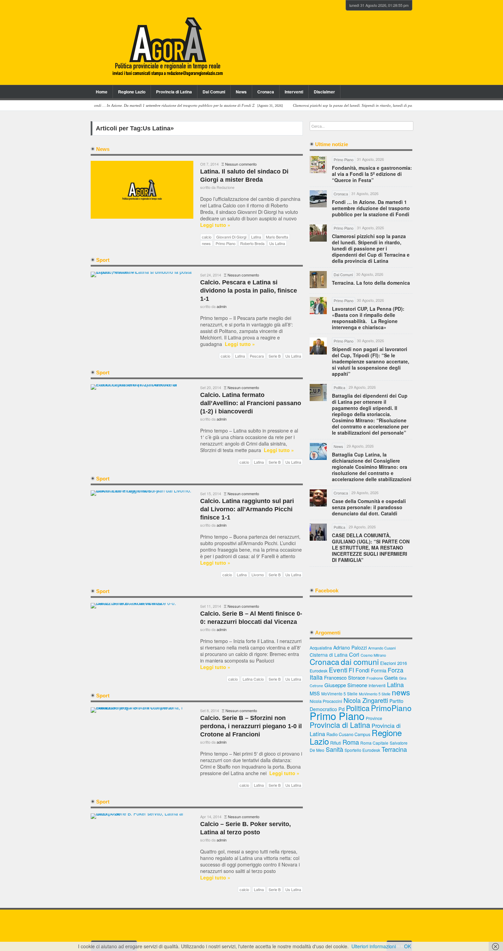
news (206, 243)
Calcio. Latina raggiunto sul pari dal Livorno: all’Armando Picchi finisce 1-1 (247, 509)
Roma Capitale (374, 743)
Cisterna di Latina (329, 654)
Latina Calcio (253, 679)
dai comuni (360, 661)
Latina (256, 237)
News (241, 92)
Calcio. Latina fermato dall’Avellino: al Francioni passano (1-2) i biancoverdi (250, 403)
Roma (351, 741)
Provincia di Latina (174, 92)
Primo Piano (225, 243)
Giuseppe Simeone (345, 685)
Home (101, 92)
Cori (354, 654)
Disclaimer (324, 92)
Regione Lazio (131, 92)
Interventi (294, 92)
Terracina (394, 749)
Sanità (334, 749)
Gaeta (391, 677)
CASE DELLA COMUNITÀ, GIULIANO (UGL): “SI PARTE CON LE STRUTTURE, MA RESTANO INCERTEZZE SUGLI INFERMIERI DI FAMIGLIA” (371, 547)
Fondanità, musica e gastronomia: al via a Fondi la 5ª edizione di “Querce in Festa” (372, 173)
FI (351, 670)
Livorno (258, 574)
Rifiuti (335, 743)
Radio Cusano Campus (348, 734)
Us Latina (277, 243)
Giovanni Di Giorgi (231, 237)
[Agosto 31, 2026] (167, 105)
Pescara (257, 356)
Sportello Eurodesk (362, 750)
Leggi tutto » (215, 225)
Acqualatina (321, 648)
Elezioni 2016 (393, 663)
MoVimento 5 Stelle (339, 693)
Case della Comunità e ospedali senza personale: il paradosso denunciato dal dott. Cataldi (369, 507)
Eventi (338, 669)
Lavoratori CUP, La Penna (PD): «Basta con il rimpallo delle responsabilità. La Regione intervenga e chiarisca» (368, 318)
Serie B (275, 356)
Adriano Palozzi (350, 647)
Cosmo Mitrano (373, 655)
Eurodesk (318, 670)
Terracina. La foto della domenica (371, 282)
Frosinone (374, 678)
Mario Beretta (277, 237)
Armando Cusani (382, 648)
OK (407, 946)
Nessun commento (241, 164)
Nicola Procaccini (326, 701)
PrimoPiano (391, 707)
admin (222, 306)
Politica (358, 708)
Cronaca (265, 92)
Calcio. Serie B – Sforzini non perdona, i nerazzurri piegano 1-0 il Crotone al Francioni (251, 726)
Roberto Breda (252, 243)
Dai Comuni (214, 92)
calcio (206, 237)
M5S (315, 693)
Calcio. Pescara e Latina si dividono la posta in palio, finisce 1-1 (248, 290)
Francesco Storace (344, 677)
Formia (378, 670)
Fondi (363, 670)
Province (374, 718)
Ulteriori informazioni (373, 946)
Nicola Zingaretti (366, 700)
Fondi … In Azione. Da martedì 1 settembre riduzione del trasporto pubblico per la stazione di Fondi (371, 208)
